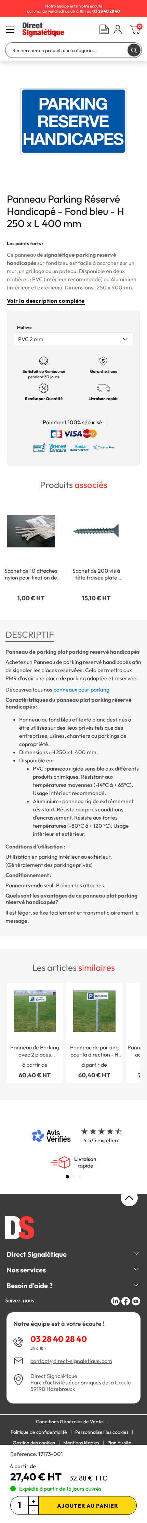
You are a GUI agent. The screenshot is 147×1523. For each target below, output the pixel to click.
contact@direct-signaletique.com (71, 1361)
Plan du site (119, 1443)
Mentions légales (81, 1443)
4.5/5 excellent (101, 1140)
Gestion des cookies (34, 1443)
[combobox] (73, 339)
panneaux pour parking (81, 689)
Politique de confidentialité (39, 1432)
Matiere (24, 327)
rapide (85, 1162)
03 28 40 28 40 (58, 1339)
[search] (134, 50)
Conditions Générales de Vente (69, 1421)
